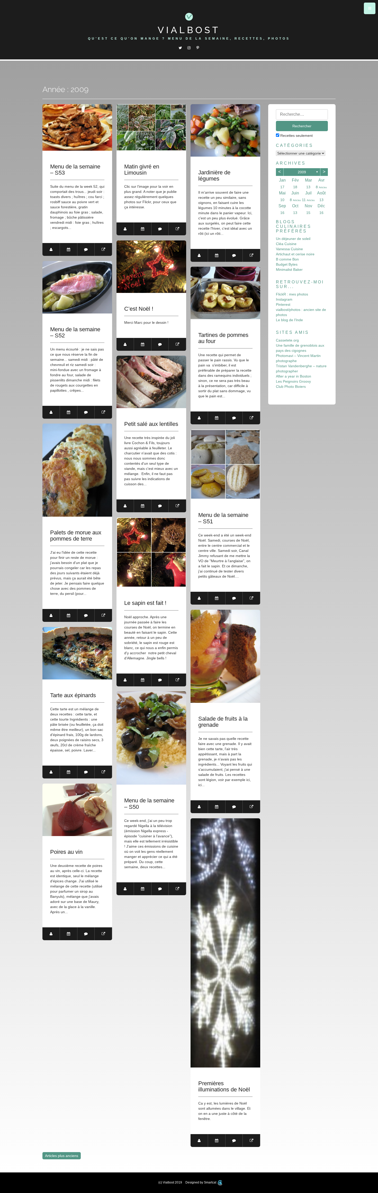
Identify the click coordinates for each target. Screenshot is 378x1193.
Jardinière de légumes (214, 175)
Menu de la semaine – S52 (75, 332)
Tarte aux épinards (73, 695)
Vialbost (189, 29)
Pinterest (283, 304)
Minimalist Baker (289, 269)
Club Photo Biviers (291, 386)
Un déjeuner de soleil (293, 239)
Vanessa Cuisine (289, 249)
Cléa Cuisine (286, 244)
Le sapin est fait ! (145, 603)
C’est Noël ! (138, 309)
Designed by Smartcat (201, 1182)
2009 (302, 172)
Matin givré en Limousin (141, 170)
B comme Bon (287, 259)
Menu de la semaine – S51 (223, 518)
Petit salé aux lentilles (151, 424)
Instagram (284, 299)
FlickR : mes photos (292, 294)
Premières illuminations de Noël (224, 1086)
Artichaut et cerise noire (295, 254)
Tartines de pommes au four (223, 338)
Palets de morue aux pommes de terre (75, 536)
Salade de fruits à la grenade (223, 722)
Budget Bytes (287, 264)
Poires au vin (66, 852)
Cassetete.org (287, 340)
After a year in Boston (293, 376)
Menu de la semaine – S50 (149, 803)
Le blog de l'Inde (289, 320)
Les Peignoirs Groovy (293, 381)
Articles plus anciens (61, 1156)
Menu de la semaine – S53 (75, 170)
